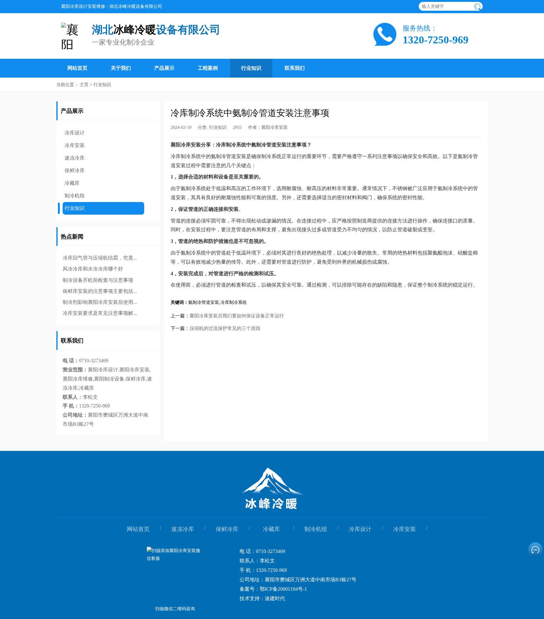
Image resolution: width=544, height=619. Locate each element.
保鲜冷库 (75, 170)
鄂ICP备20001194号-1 (283, 589)
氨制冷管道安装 (203, 302)
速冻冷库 (75, 158)
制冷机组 (75, 195)
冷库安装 (75, 145)
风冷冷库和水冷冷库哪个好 (93, 268)
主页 (84, 84)
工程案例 (208, 68)
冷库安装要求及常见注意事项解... (100, 313)
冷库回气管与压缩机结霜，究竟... (100, 257)
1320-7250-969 (435, 40)
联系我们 (295, 68)
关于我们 (121, 68)
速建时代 (275, 598)
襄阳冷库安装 (274, 127)
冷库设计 (75, 132)
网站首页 (77, 68)
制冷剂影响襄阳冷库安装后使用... (100, 302)
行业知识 (251, 68)
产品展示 (164, 68)
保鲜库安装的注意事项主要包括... (100, 291)
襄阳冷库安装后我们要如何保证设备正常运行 (237, 315)
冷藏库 (72, 183)
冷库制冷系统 (233, 302)
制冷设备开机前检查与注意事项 (98, 280)
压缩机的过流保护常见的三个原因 (225, 328)
